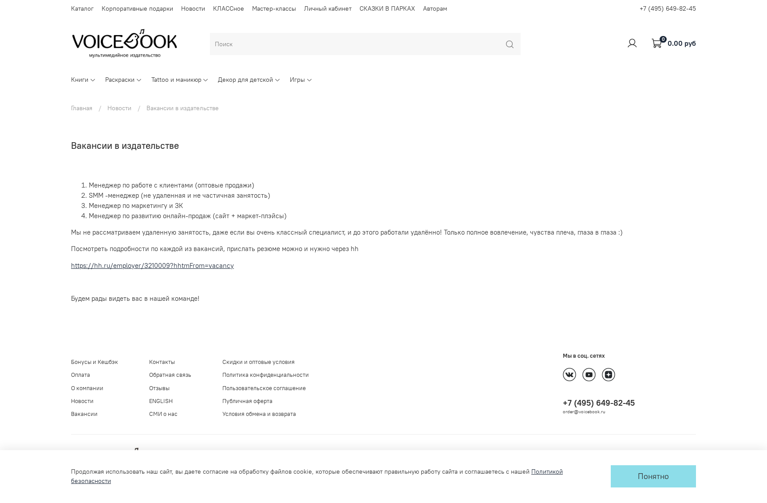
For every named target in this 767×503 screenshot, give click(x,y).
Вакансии (84, 414)
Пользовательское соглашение (264, 388)
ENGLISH (161, 401)
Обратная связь (170, 374)
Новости (193, 8)
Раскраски (119, 80)
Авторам (435, 8)
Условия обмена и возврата (259, 414)
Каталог (82, 8)
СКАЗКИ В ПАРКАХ (387, 8)
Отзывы (159, 388)
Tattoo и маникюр (176, 80)
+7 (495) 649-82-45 (668, 8)
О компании (87, 388)
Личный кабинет (328, 8)
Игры (297, 80)
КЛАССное (228, 8)
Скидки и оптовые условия (258, 362)
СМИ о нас (163, 414)
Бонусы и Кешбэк (94, 362)
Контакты (162, 362)
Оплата (80, 374)
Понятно (653, 476)
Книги (79, 80)
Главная (81, 108)
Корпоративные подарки (137, 8)
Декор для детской (245, 80)
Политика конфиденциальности (265, 374)
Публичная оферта (247, 401)
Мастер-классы (274, 8)
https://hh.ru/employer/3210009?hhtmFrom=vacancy (152, 265)
